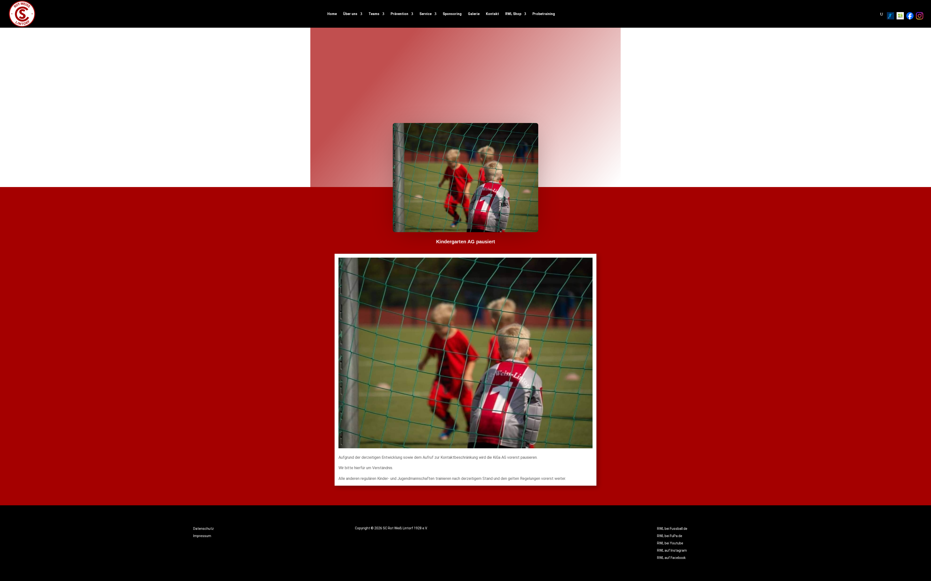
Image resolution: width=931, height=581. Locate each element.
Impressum (202, 536)
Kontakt (492, 14)
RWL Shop (513, 14)
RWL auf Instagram (672, 550)
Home (332, 14)
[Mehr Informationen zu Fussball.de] (900, 15)
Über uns (350, 14)
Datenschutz (203, 529)
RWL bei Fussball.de (672, 529)
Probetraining (543, 14)
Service (425, 14)
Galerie (474, 14)
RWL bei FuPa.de (669, 536)
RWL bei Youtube (670, 543)
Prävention (399, 14)
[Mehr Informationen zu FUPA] (890, 15)
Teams (374, 14)
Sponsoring (452, 14)
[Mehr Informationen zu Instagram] (919, 15)
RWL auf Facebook (671, 558)
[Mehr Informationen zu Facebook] (910, 15)
